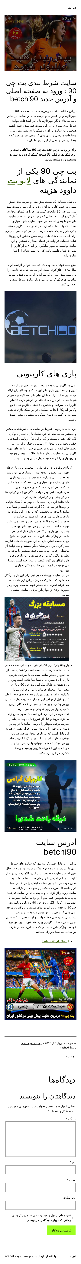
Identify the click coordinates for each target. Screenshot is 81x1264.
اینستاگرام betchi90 (55, 941)
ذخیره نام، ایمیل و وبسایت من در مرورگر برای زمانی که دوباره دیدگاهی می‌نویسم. (41, 1217)
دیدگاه (71, 1119)
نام (73, 1162)
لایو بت (72, 7)
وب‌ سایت (69, 1197)
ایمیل (71, 1180)
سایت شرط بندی (30, 1043)
